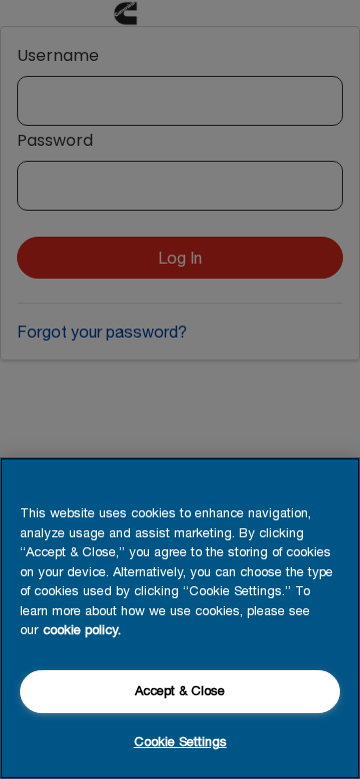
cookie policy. (82, 629)
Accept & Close (180, 690)
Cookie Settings (180, 741)
